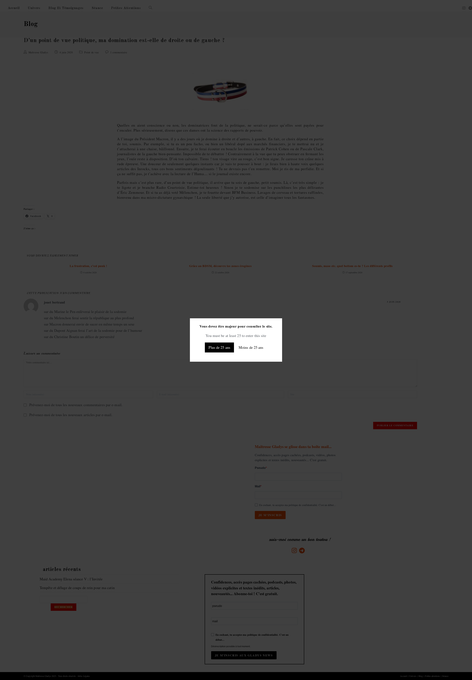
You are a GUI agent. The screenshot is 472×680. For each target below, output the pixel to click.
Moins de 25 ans (251, 347)
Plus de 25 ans (219, 347)
